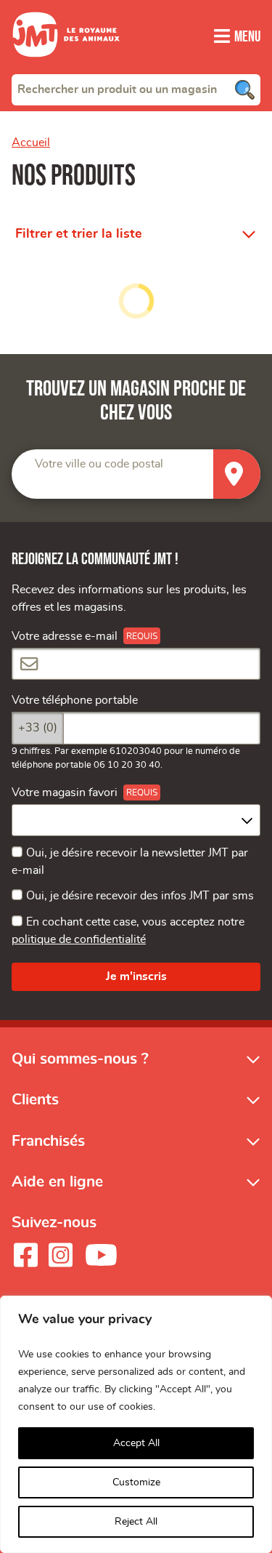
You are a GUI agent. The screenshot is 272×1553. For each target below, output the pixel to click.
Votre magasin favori (65, 792)
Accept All (136, 1443)
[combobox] (136, 89)
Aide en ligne (57, 1181)
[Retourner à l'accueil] (66, 65)
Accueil (31, 142)
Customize (136, 1482)
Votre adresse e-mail (65, 636)
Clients (35, 1099)
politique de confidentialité (79, 939)
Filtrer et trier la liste (78, 234)
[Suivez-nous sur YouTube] (101, 1254)
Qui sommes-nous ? (80, 1059)
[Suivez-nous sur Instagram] (60, 1255)
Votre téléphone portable (75, 700)
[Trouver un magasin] (236, 474)
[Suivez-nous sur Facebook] (25, 1255)
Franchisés (48, 1141)
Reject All (136, 1522)
